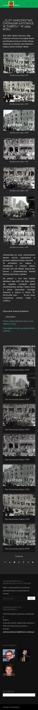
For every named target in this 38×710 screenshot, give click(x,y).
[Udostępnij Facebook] (5, 562)
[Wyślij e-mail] (33, 562)
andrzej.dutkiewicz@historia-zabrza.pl (18, 632)
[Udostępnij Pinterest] (23, 562)
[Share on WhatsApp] (19, 562)
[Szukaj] (27, 4)
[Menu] (33, 4)
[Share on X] (14, 562)
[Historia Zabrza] (16, 4)
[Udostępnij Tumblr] (28, 562)
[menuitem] (27, 4)
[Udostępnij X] (10, 562)
